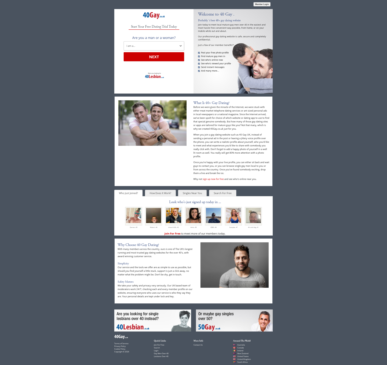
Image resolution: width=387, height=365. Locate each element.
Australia (241, 345)
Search (157, 347)
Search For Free (223, 193)
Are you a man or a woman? (154, 37)
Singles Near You (192, 193)
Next (154, 56)
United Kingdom (244, 359)
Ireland (240, 350)
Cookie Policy (119, 349)
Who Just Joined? (128, 193)
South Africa (242, 362)
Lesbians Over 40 (161, 356)
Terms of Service (121, 343)
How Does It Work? (160, 193)
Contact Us (198, 345)
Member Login (262, 4)
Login (156, 350)
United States (243, 356)
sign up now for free (213, 178)
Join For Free (159, 345)
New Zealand (242, 353)
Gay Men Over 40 (161, 353)
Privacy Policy (120, 346)
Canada (240, 347)
